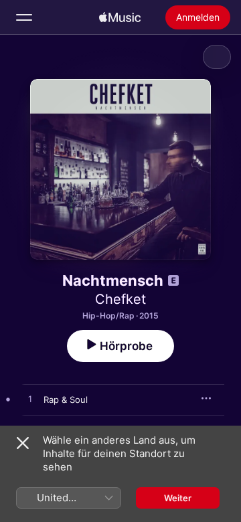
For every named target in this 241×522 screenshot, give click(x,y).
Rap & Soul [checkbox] (66, 399)
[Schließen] (23, 443)
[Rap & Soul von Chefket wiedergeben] (30, 400)
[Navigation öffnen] (24, 17)
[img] (120, 17)
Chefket (120, 299)
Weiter (177, 498)
